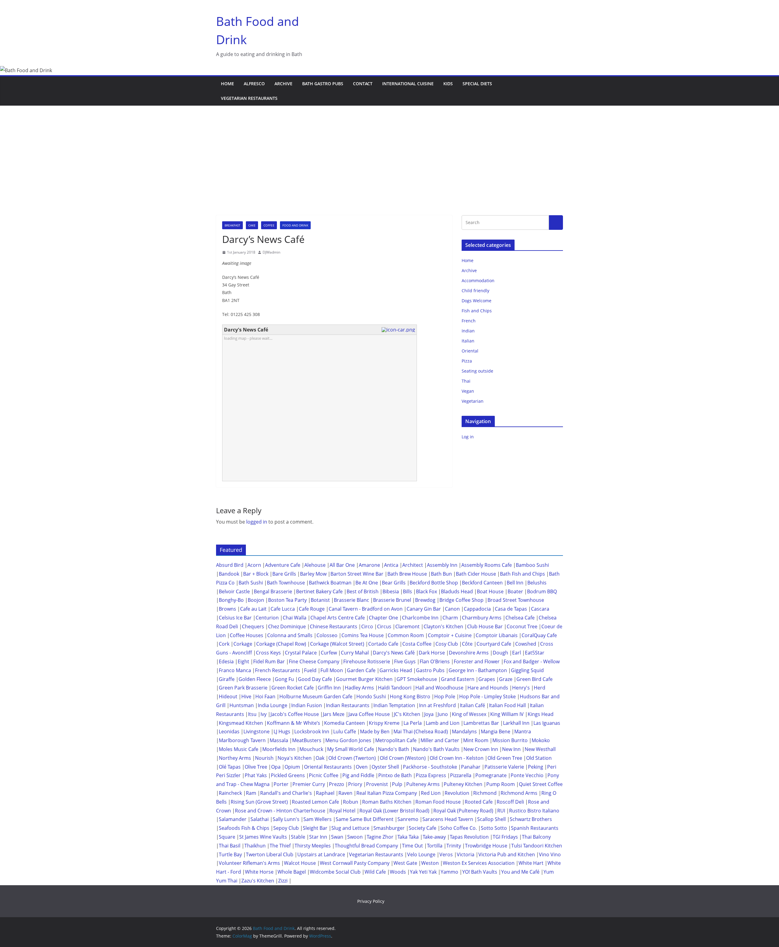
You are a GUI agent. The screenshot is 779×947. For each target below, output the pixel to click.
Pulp (397, 784)
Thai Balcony (536, 836)
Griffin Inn (329, 687)
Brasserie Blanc (351, 600)
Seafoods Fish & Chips (244, 828)
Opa (276, 766)
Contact (362, 83)
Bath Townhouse (286, 582)
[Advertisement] (389, 151)
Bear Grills (394, 582)
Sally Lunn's (286, 819)
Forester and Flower (477, 661)
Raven (345, 793)
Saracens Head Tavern (447, 819)
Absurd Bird (229, 565)
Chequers (253, 626)
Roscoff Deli (510, 801)
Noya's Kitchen (295, 758)
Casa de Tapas (511, 608)
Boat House (490, 591)
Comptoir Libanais (497, 635)
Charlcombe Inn (420, 617)
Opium (292, 766)
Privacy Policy (370, 901)
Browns (227, 608)
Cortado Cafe (383, 643)
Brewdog (425, 600)
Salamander (232, 819)
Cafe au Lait (253, 608)
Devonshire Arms (469, 652)
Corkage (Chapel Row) (281, 643)
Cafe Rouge (312, 608)
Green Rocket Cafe (292, 687)
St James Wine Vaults (263, 836)
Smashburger (389, 828)
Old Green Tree (504, 758)
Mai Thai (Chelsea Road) (420, 731)
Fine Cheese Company (314, 661)
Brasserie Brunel (392, 600)
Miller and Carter (440, 740)
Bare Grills (284, 573)
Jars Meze (333, 714)
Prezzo (336, 784)
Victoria (465, 854)
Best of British (363, 591)
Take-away (434, 836)
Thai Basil (229, 845)
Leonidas (229, 731)
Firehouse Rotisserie (366, 661)
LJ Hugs (282, 731)
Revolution (457, 793)
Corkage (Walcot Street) (337, 643)
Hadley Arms (359, 687)
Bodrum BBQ (542, 591)
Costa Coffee (416, 643)
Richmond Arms (519, 793)
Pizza (467, 361)
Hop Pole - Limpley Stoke (487, 696)
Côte (467, 643)
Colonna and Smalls (290, 635)
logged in (256, 521)
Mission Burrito (510, 740)
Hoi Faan (265, 696)
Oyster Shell (385, 766)
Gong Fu (284, 679)
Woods (398, 871)
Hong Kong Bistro (410, 696)
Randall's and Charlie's (286, 793)
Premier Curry (308, 784)
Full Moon (331, 670)
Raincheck (230, 793)
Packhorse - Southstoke (430, 766)
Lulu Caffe (344, 731)
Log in (468, 437)
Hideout (228, 696)
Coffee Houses (246, 635)
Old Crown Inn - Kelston (457, 758)
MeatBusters (306, 740)
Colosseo (326, 635)
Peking (535, 766)
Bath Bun (441, 573)
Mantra (522, 731)
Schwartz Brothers (531, 819)
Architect (412, 565)
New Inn (511, 749)
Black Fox (426, 591)
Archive (283, 83)
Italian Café (472, 705)
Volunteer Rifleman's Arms (249, 863)
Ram (251, 793)
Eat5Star (534, 652)
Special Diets (477, 83)
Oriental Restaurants (328, 766)
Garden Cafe (361, 670)
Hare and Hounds (487, 687)
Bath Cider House (476, 573)
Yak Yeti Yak (423, 871)
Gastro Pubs (430, 670)
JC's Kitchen (407, 714)
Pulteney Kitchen (463, 784)
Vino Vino (550, 854)
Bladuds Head (457, 591)
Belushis (537, 582)
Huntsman (241, 705)
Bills (407, 591)
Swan (337, 836)
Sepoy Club (286, 828)
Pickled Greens (288, 775)
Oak (320, 758)
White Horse (259, 871)
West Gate (405, 863)
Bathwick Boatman (330, 582)
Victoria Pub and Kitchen (506, 854)
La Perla (412, 723)
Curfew (329, 652)
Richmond (485, 793)
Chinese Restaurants (333, 626)
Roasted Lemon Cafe (315, 801)
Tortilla (434, 845)
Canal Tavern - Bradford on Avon (366, 608)
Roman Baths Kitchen (386, 801)
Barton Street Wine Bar (356, 573)
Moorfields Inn (278, 749)
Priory (355, 784)
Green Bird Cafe (534, 679)
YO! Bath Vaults (479, 871)
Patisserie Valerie (504, 766)
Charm (450, 617)
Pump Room (500, 784)
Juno (443, 714)
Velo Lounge (421, 854)
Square (227, 836)
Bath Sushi (251, 582)
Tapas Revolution (469, 836)
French (469, 321)
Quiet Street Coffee (541, 784)
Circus (384, 626)
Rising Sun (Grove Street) (259, 801)
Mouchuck (311, 749)
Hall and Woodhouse (439, 687)
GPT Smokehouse (416, 679)
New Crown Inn (480, 749)
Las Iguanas (546, 723)
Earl (516, 652)
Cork (224, 643)
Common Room (406, 635)
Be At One (366, 582)
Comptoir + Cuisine (450, 635)
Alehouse (315, 565)
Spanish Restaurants (534, 828)
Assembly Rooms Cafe (486, 565)
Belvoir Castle (234, 591)
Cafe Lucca (283, 608)
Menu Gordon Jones (348, 740)
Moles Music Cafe (238, 749)
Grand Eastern (457, 679)
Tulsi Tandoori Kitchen (536, 845)
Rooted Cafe (479, 801)
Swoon (355, 836)
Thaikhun (255, 845)
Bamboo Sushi (532, 565)
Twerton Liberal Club (269, 854)
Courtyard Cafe (494, 643)
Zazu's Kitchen (257, 880)
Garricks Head (395, 670)
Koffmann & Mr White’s (293, 723)
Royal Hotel (342, 810)
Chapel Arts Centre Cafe (337, 617)
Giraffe (227, 679)
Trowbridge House (486, 845)
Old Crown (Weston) (403, 758)
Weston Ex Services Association (479, 863)
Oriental (470, 351)
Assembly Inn (442, 565)
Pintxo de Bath (395, 775)
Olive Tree (256, 766)
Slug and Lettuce (350, 828)
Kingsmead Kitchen (241, 723)
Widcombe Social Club (335, 871)
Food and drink (295, 225)
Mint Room (475, 740)
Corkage (242, 643)
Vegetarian (473, 401)
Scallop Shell (491, 819)
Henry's (521, 687)
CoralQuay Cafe (539, 635)
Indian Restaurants (347, 705)
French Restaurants (277, 670)
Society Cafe (422, 828)
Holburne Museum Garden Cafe (315, 696)
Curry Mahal (355, 652)
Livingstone (256, 731)
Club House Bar (485, 626)
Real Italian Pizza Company (386, 793)
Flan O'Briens (435, 661)
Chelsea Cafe (520, 617)
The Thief (280, 845)
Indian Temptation (394, 705)
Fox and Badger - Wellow (532, 661)
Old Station (539, 758)
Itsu (252, 714)
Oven (362, 766)
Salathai (259, 819)
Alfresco (254, 83)
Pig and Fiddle (358, 775)
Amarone (369, 565)
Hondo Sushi (371, 696)
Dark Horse (432, 652)
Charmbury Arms (481, 617)
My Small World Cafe (350, 749)
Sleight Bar (315, 828)
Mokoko (541, 740)
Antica (391, 565)
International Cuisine (408, 83)
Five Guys (405, 661)
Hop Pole (444, 696)
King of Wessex (469, 714)
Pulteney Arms (423, 784)
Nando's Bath (393, 749)
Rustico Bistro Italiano (534, 810)
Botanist (320, 600)
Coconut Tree (522, 626)
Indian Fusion (306, 705)
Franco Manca (235, 670)
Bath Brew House (407, 573)
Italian (468, 341)
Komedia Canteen (344, 723)
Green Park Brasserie (243, 687)
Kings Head (541, 714)
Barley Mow (313, 573)
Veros (446, 854)
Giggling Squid (527, 670)
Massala (279, 740)
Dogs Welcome (476, 300)
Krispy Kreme (384, 723)
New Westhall (540, 749)
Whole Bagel (292, 871)
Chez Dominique (287, 626)
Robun (350, 801)
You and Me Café (520, 871)
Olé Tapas (230, 766)
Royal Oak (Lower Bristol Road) (394, 810)
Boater (515, 591)
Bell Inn (515, 582)
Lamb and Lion (442, 723)
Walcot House (300, 863)
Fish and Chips (477, 311)
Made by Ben (375, 731)
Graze (505, 679)
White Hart (531, 863)
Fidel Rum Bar (269, 661)
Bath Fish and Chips (522, 573)
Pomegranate (491, 775)
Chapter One (383, 617)
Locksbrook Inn (311, 731)
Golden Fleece (255, 679)
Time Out (412, 845)
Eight (243, 661)
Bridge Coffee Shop (461, 600)
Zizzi (283, 880)
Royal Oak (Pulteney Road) (463, 810)
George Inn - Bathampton (478, 670)
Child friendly (475, 290)
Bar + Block (255, 573)
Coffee (269, 225)
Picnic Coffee (323, 775)
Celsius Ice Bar (235, 617)
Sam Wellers (317, 819)
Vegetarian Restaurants (249, 98)
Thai (466, 381)
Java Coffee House (369, 714)
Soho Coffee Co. (458, 828)
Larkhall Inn (516, 723)
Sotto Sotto (494, 828)
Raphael (325, 793)
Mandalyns (464, 731)
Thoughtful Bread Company (366, 845)
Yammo (449, 871)
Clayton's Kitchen (443, 626)
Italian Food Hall (507, 705)
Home (227, 83)
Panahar (470, 766)
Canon (452, 608)
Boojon (256, 600)
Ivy (263, 714)
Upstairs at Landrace (321, 854)
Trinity (453, 845)
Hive (246, 696)
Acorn (254, 565)
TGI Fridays (505, 836)
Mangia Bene (495, 731)
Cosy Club (446, 643)
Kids (448, 83)
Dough (500, 652)
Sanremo (407, 819)
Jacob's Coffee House (295, 714)
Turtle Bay (230, 854)
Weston (430, 863)
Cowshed (525, 643)
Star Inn (318, 836)
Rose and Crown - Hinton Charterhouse (280, 810)
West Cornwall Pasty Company (355, 863)
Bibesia (391, 591)
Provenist (377, 784)
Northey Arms (235, 758)
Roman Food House (438, 801)
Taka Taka (408, 836)
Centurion (267, 617)
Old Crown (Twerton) (352, 758)
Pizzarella (460, 775)
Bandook (229, 573)
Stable (298, 836)
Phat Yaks (256, 775)
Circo (367, 626)
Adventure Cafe (282, 565)
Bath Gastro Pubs (322, 83)
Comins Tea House (362, 635)
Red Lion (431, 793)
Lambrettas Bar (481, 723)
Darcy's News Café (394, 652)
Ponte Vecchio (527, 775)
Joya (429, 714)
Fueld (310, 670)
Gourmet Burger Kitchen (364, 679)
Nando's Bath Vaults (436, 749)
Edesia (226, 661)
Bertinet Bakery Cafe (319, 591)
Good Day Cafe (315, 679)
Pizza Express (431, 775)
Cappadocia (477, 608)
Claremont (407, 626)
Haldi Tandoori (394, 687)
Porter (281, 784)
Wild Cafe (375, 871)
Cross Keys (268, 652)
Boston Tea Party (287, 600)
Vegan (468, 391)
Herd (539, 687)
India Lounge (272, 705)
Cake (252, 225)
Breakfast (232, 225)
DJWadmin (271, 252)
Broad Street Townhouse (515, 600)
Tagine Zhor (380, 836)
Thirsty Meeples (313, 845)
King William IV (507, 714)
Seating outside (477, 371)
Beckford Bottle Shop (434, 582)
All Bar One (342, 565)
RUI (501, 810)
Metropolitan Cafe (396, 740)
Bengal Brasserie (273, 591)
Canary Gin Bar (424, 608)
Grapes (486, 679)
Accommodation (478, 280)
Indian (468, 331)
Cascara (540, 608)
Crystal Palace (301, 652)
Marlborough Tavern (242, 740)
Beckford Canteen (482, 582)
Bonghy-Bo (231, 600)
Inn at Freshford (437, 705)
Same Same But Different (364, 819)
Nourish (264, 758)
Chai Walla (294, 617)
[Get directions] (399, 329)
